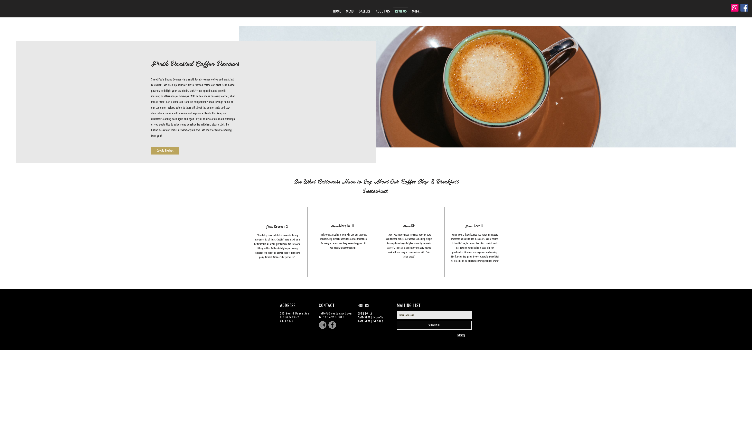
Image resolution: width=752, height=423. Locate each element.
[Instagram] (734, 8)
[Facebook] (744, 8)
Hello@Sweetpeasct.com (335, 313)
